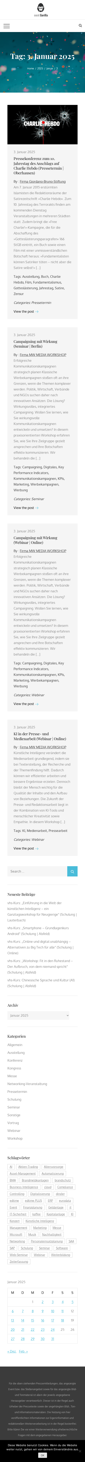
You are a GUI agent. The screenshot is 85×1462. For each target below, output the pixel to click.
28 (23, 1339)
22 (32, 1330)
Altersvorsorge (53, 1166)
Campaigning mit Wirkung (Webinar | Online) (35, 540)
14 (22, 1320)
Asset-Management (23, 1173)
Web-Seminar (19, 1254)
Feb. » (23, 1351)
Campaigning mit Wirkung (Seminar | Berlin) (35, 344)
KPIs (61, 479)
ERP (50, 1200)
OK (42, 1455)
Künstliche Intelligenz (40, 1221)
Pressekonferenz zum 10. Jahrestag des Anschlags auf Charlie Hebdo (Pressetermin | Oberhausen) (39, 165)
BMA (13, 1180)
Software (62, 1248)
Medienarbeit (37, 831)
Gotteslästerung (26, 288)
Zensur (19, 294)
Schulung (14, 1099)
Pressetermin (41, 303)
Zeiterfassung (19, 1261)
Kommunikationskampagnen (35, 479)
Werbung (21, 490)
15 (32, 1320)
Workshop (14, 1138)
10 (52, 1311)
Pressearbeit (58, 831)
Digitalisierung (40, 1194)
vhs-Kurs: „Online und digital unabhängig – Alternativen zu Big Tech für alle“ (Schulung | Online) (40, 947)
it (70, 1207)
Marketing (21, 484)
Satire (59, 288)
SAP (12, 1248)
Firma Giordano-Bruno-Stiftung (43, 181)
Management (18, 1227)
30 (43, 1339)
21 (22, 1330)
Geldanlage (56, 1207)
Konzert (15, 1221)
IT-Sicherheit (18, 1214)
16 (42, 1320)
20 (13, 1330)
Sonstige (13, 1115)
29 (32, 1339)
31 (52, 1339)
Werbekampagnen (44, 484)
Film (28, 282)
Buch (44, 276)
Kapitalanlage (56, 1214)
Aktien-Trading (28, 1166)
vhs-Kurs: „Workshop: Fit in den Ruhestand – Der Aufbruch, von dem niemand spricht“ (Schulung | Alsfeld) (40, 966)
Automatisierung (53, 1173)
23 (43, 1330)
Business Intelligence (24, 1187)
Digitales (50, 467)
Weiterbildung (60, 1254)
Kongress (14, 1068)
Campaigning (32, 467)
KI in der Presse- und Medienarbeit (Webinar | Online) (40, 736)
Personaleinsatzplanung (47, 1241)
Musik (32, 1234)
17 (52, 1320)
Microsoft (16, 1234)
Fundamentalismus (47, 282)
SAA (71, 1241)
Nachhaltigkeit (51, 1234)
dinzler (60, 1194)
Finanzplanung (32, 1207)
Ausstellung (30, 276)
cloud (47, 1187)
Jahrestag (46, 288)
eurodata (65, 1200)
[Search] (72, 871)
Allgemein (14, 1045)
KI (23, 831)
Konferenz (14, 1060)
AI (11, 1166)
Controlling (17, 1194)
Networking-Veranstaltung (27, 1084)
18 (62, 1320)
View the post (24, 311)
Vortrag (13, 1123)
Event (13, 1207)
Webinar (37, 695)
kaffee (36, 1214)
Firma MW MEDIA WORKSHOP (43, 355)
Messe (12, 1076)
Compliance (65, 1187)
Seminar (37, 499)
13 (12, 1320)
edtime (14, 1200)
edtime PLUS (33, 1200)
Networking (17, 1241)
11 (62, 1311)
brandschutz (63, 1180)
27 (12, 1339)
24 (52, 1330)
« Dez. (12, 1351)
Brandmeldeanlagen (35, 1180)
